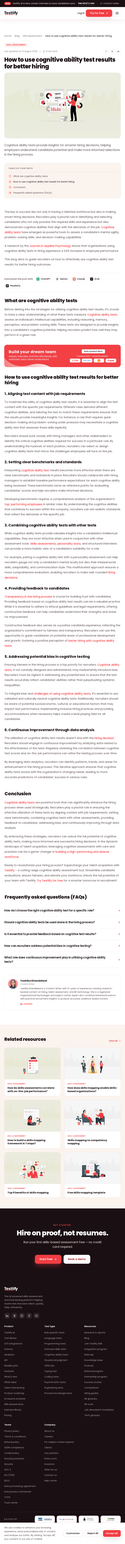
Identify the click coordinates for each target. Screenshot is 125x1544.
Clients (48, 1447)
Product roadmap (14, 1393)
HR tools (88, 1404)
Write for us (50, 1469)
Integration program (95, 1349)
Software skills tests (55, 1349)
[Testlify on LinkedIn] (7, 1316)
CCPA (7, 1497)
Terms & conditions (15, 1436)
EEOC (7, 1480)
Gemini (64, 279)
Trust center (11, 1502)
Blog (17, 36)
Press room (50, 1458)
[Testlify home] (11, 13)
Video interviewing (14, 1387)
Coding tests (51, 1376)
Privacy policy (11, 1431)
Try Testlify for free (50, 880)
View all (113, 1040)
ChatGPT (45, 279)
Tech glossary (92, 1415)
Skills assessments (43, 543)
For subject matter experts (59, 1442)
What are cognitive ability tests (30, 176)
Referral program (93, 1371)
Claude (81, 279)
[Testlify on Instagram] (22, 1316)
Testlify (9, 870)
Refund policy (11, 1442)
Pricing (7, 1415)
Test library (10, 1338)
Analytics (9, 1354)
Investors (49, 1464)
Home (7, 36)
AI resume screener (14, 1398)
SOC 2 (7, 1469)
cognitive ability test (35, 470)
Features (9, 1371)
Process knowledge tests (58, 1393)
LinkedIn (28, 1003)
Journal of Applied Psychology (50, 246)
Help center (50, 1480)
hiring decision (104, 738)
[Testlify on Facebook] (29, 1316)
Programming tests (55, 1343)
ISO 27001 (9, 1475)
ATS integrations (13, 1343)
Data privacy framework (17, 1491)
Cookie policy (11, 1453)
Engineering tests (53, 1387)
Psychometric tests (55, 1382)
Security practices (14, 1458)
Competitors (91, 1387)
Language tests (53, 1338)
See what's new (86, 3)
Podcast (89, 1365)
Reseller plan (11, 1365)
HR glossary (90, 1398)
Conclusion (19, 187)
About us (49, 1431)
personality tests (69, 543)
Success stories (93, 1382)
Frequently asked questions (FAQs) (32, 192)
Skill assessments (13, 1404)
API (5, 1360)
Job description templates (99, 1409)
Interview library (12, 1409)
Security (8, 1464)
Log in (81, 13)
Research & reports (94, 1332)
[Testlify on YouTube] (36, 1316)
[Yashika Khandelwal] (13, 992)
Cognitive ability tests (102, 314)
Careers (48, 1436)
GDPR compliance (14, 1447)
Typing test (50, 1371)
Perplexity (15, 285)
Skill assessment (32, 36)
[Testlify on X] (14, 1316)
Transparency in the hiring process (28, 596)
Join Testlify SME (93, 1343)
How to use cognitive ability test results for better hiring (43, 181)
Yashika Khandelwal (33, 980)
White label (10, 1382)
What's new (10, 1376)
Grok (97, 279)
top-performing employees (23, 504)
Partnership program (95, 1376)
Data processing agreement (20, 1486)
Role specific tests (54, 1332)
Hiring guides (91, 1393)
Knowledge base (93, 1360)
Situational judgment (56, 1360)
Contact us (50, 1475)
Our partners (51, 1453)
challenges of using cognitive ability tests (62, 693)
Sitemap (89, 1354)
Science (8, 1349)
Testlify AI (9, 1332)
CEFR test (49, 1365)
